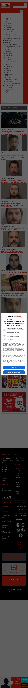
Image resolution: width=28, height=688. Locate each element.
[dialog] (14, 344)
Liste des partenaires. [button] (19, 352)
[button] (14, 339)
